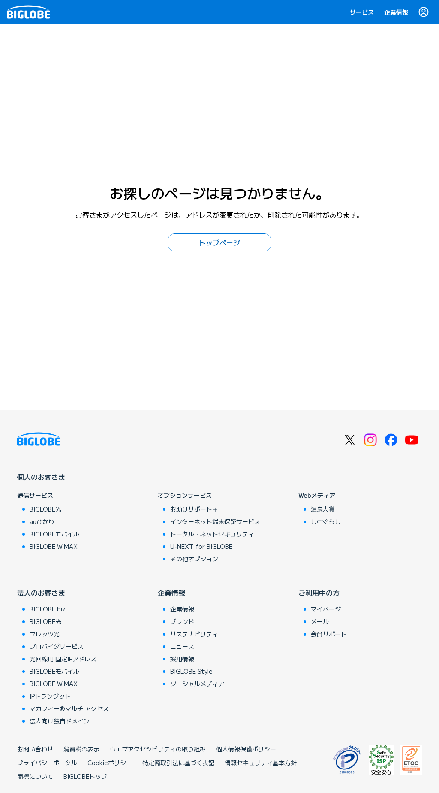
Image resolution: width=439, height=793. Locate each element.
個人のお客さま (41, 477)
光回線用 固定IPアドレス (63, 658)
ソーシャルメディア (197, 683)
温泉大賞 (323, 509)
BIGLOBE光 (45, 509)
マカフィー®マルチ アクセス (69, 708)
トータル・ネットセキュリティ (212, 534)
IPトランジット (50, 696)
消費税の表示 (81, 749)
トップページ (219, 242)
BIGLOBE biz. (48, 609)
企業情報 (396, 12)
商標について (35, 776)
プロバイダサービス (57, 646)
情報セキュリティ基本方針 (261, 762)
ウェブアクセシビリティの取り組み (158, 749)
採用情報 (182, 658)
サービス (362, 12)
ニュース (182, 646)
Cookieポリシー (109, 762)
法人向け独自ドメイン (60, 721)
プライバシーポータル (47, 762)
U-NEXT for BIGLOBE (201, 546)
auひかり (42, 521)
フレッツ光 (45, 634)
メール (320, 621)
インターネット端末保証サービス (215, 521)
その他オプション (194, 558)
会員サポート (329, 634)
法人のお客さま (41, 592)
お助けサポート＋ (194, 509)
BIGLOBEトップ (85, 776)
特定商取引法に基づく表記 (178, 762)
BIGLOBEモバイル (54, 534)
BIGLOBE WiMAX (54, 546)
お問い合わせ (35, 749)
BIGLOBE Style (191, 671)
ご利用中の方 (319, 592)
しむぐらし (326, 521)
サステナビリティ (194, 634)
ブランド (182, 621)
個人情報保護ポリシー (246, 749)
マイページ (326, 609)
